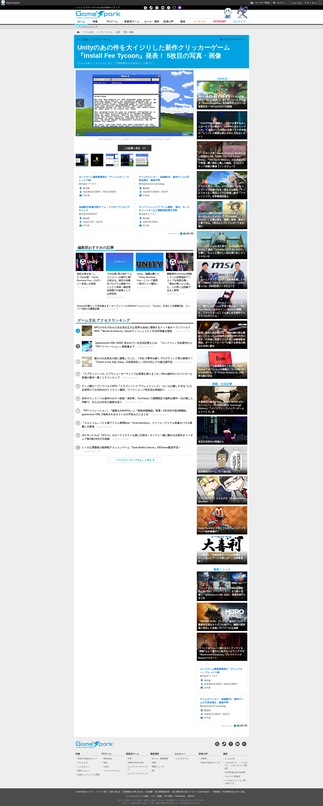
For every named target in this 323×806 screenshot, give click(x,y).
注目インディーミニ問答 (89, 775)
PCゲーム (112, 21)
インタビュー (84, 766)
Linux (106, 766)
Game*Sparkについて (85, 792)
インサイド (199, 21)
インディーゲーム (112, 771)
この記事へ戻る (135, 148)
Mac (105, 762)
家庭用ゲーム (131, 21)
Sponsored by (173, 233)
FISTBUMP (219, 21)
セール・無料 (151, 21)
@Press (191, 796)
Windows (108, 758)
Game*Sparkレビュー (87, 758)
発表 (154, 762)
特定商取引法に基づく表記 (234, 792)
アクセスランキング (88, 27)
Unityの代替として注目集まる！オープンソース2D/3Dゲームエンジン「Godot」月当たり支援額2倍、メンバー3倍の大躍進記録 (133, 307)
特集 (95, 21)
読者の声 (169, 21)
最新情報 (154, 754)
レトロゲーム (182, 758)
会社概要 (149, 792)
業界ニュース (158, 766)
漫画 (182, 21)
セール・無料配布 (160, 758)
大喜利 (204, 758)
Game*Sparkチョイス (211, 762)
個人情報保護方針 (162, 792)
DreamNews (180, 796)
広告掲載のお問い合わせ (133, 792)
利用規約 (216, 792)
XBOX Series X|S (135, 762)
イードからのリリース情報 (137, 796)
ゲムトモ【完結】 (233, 776)
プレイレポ (83, 762)
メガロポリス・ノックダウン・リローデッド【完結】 (236, 765)
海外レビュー (84, 771)
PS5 (130, 758)
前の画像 (80, 103)
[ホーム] (78, 32)
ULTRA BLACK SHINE (235, 772)
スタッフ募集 (156, 796)
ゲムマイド (239, 21)
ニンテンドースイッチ (138, 773)
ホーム (81, 21)
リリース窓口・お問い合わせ (108, 792)
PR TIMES (168, 796)
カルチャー (179, 754)
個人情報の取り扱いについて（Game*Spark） (191, 792)
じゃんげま (230, 758)
